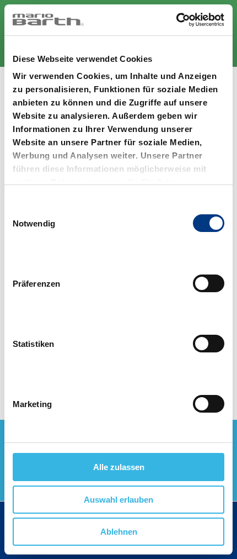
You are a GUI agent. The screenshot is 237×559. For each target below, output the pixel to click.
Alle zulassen (118, 467)
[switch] (208, 283)
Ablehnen (118, 531)
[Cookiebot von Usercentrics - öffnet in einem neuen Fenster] (176, 20)
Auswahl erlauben (118, 499)
